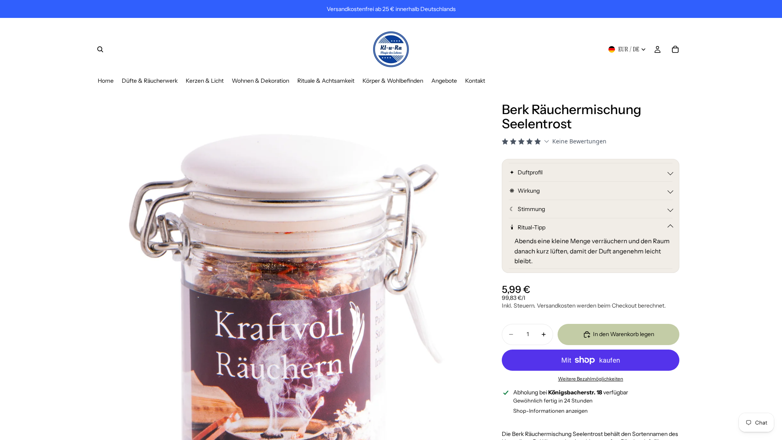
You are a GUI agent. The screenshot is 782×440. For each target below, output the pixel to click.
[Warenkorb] (675, 49)
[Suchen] (100, 49)
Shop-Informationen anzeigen (550, 410)
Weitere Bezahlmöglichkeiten (590, 379)
